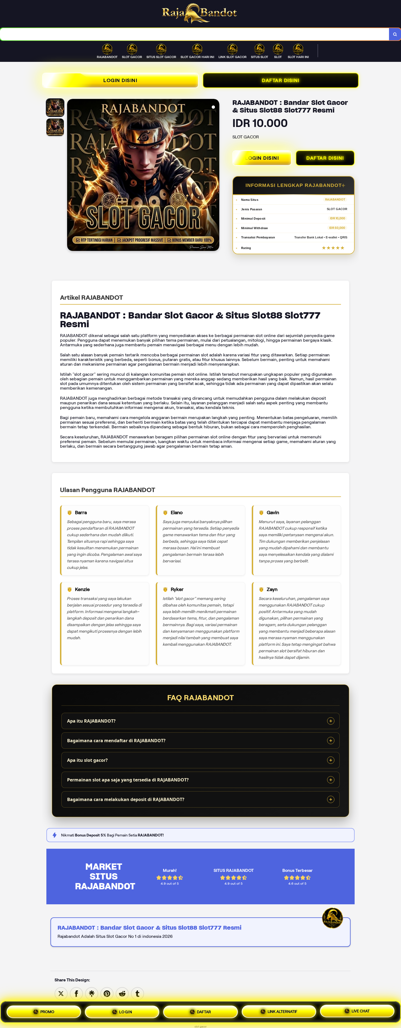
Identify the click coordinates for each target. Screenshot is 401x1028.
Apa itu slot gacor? (87, 760)
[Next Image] (215, 176)
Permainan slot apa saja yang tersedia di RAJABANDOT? (128, 780)
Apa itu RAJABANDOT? (91, 721)
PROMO (47, 1012)
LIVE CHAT (361, 1010)
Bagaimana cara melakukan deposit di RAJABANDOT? (125, 799)
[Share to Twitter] (61, 993)
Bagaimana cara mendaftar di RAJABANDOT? (116, 741)
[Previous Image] (71, 176)
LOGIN (126, 1011)
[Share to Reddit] (122, 993)
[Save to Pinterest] (106, 993)
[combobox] (194, 34)
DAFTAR (204, 1011)
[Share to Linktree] (91, 993)
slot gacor (200, 1026)
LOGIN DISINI (120, 80)
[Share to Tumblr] (137, 993)
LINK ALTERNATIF (282, 1010)
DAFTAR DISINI (281, 80)
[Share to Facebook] (76, 993)
